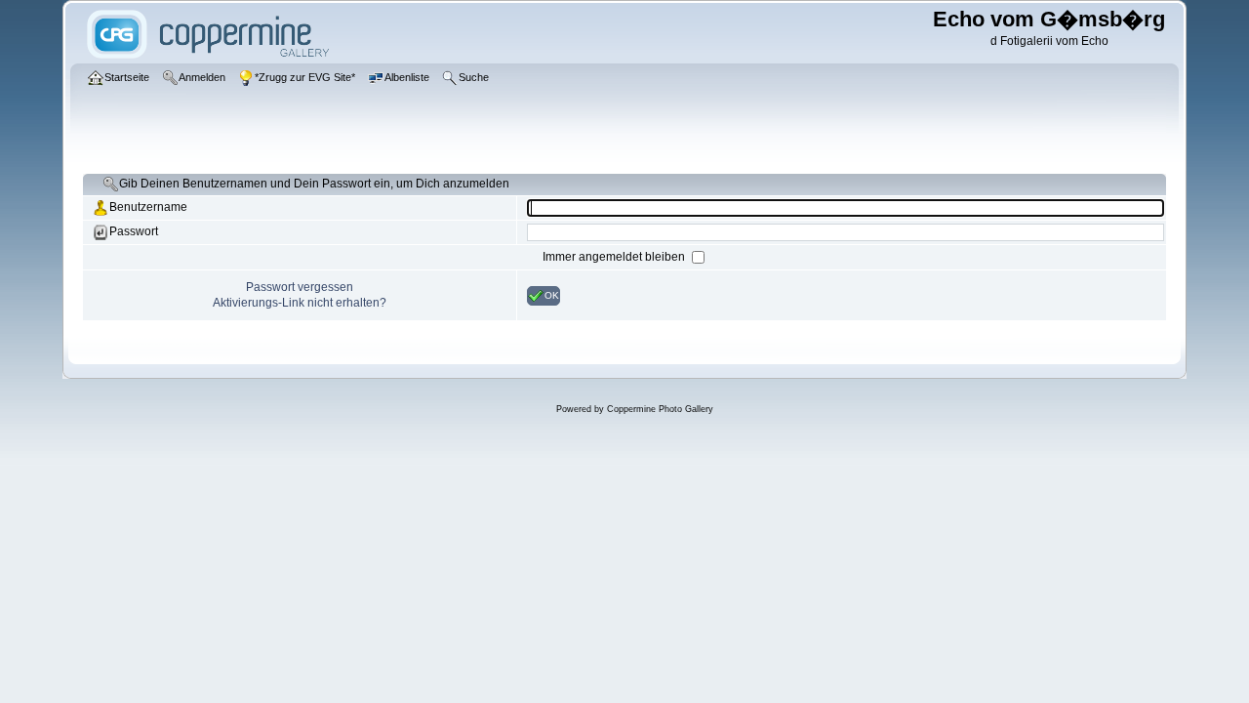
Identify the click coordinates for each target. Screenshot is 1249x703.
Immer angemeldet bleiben (615, 257)
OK (551, 294)
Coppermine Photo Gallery (660, 409)
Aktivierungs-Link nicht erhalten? (299, 303)
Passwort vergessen (299, 287)
